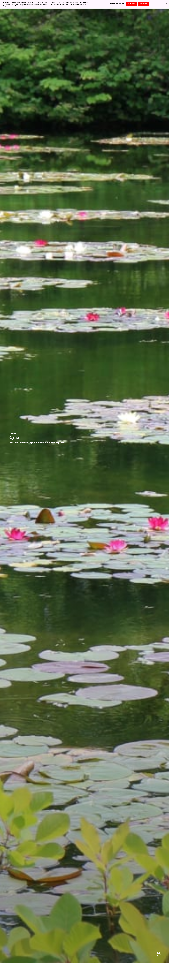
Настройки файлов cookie (117, 3)
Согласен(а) (143, 3)
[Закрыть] (166, 4)
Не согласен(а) (131, 3)
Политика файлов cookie (21, 6)
